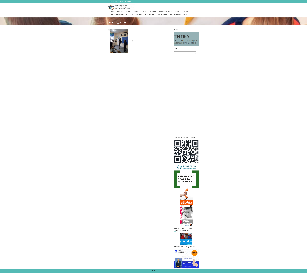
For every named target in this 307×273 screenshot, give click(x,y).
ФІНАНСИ (153, 11)
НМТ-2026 (145, 11)
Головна (112, 11)
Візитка (177, 11)
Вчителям (139, 14)
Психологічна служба (165, 11)
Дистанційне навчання (165, 14)
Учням (131, 14)
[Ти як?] (186, 39)
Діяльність (136, 11)
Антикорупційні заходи (180, 14)
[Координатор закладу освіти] (186, 258)
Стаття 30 (185, 11)
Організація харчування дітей (119, 14)
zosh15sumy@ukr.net (125, 1)
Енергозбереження (149, 14)
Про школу (120, 11)
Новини (128, 11)
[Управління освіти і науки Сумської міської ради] (186, 239)
